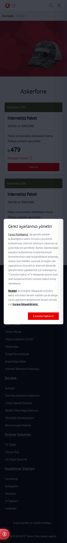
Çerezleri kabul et (43, 316)
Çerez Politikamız (18, 234)
